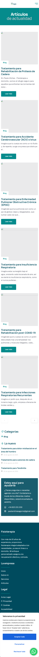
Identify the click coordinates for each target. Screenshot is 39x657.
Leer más (8, 94)
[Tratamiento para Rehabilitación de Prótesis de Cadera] (19, 48)
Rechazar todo (19, 651)
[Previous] (4, 420)
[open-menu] (36, 4)
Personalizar (19, 644)
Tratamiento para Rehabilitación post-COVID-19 (18, 331)
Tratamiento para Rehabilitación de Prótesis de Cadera (18, 71)
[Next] (34, 420)
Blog (5, 62)
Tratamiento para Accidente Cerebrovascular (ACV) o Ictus (18, 138)
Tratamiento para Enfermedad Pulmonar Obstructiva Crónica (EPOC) (18, 202)
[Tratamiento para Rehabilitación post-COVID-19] (19, 309)
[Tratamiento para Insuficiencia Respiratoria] (19, 244)
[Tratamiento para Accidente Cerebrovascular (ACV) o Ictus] (19, 116)
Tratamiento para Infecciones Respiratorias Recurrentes (18, 394)
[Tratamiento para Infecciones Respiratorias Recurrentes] (19, 372)
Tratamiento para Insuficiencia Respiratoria (19, 266)
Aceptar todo (19, 637)
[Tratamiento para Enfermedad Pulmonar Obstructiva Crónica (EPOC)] (19, 179)
